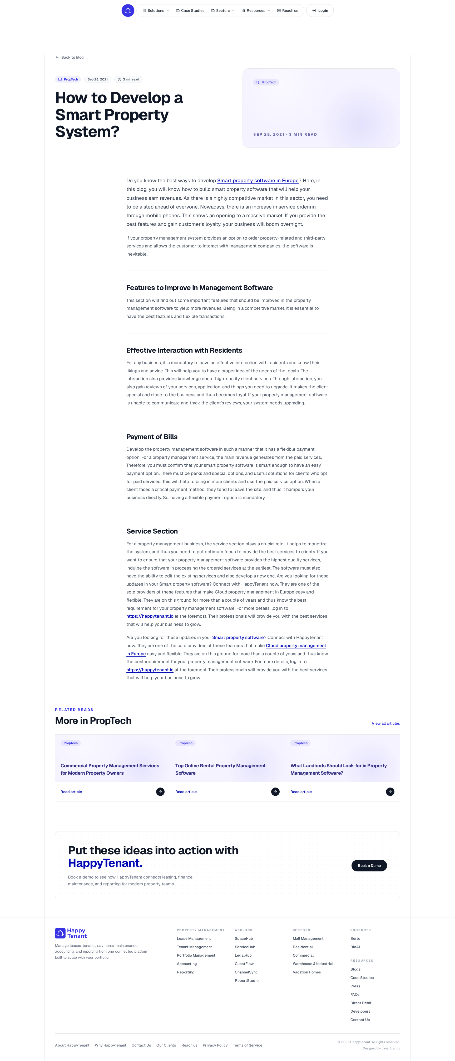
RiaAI (355, 947)
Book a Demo (369, 865)
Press (355, 986)
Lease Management (194, 938)
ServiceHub (245, 947)
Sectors (223, 10)
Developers (360, 1011)
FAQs (355, 994)
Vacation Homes (307, 972)
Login (323, 10)
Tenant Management (194, 947)
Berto (355, 938)
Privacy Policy (215, 1045)
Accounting (187, 963)
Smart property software (238, 637)
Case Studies (193, 10)
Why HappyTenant (110, 1045)
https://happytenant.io (150, 616)
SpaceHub (244, 938)
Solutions (156, 10)
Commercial (303, 955)
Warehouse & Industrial (313, 963)
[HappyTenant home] (128, 10)
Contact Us (360, 1019)
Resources (256, 10)
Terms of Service (247, 1045)
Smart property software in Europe (258, 180)
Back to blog (72, 57)
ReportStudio (247, 980)
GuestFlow (244, 963)
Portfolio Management (196, 955)
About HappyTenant (72, 1045)
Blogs (355, 969)
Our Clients (166, 1045)
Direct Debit (361, 1003)
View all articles (386, 723)
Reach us (290, 10)
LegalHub (243, 955)
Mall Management (308, 938)
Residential (303, 947)
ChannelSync (246, 972)
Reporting (186, 972)
